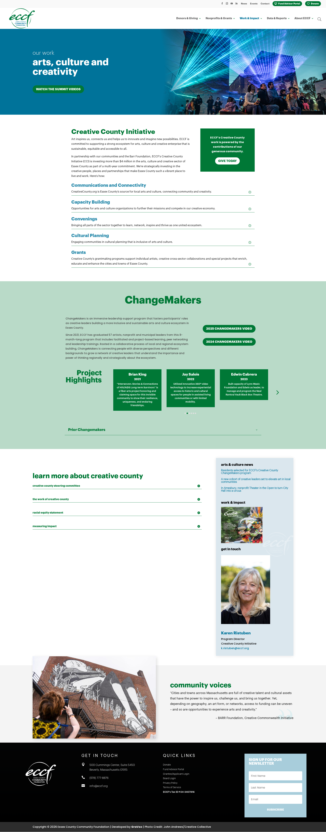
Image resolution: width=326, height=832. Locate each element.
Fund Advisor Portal (289, 4)
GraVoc (136, 827)
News (244, 4)
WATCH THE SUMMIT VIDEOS (58, 89)
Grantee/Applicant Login (176, 774)
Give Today (227, 160)
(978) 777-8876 (98, 777)
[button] (104, 392)
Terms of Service (172, 787)
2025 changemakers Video (229, 328)
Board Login (169, 778)
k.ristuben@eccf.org (235, 648)
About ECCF (302, 18)
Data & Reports (277, 18)
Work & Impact (249, 18)
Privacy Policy (170, 783)
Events (254, 4)
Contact (265, 4)
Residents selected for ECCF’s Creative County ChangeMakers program (249, 471)
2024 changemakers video (229, 341)
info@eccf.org (98, 786)
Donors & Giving (187, 18)
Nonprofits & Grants (219, 18)
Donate (315, 4)
